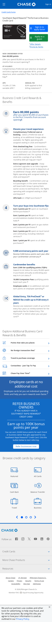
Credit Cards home (9, 12)
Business (38, 507)
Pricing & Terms (36, 47)
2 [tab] (26, 517)
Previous (17, 517)
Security (28, 581)
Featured (14, 476)
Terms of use (39, 581)
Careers (11, 581)
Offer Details (35, 44)
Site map (26, 584)
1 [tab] (22, 517)
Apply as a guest (41, 37)
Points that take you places (29, 342)
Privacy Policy (22, 619)
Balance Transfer (38, 492)
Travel (15, 507)
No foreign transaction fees (29, 350)
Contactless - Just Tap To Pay (29, 365)
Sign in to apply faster (41, 28)
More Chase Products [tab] (27, 559)
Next (35, 517)
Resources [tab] (27, 568)
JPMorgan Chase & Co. (38, 578)
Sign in (48, 4)
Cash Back (14, 492)
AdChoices (37, 584)
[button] (49, 607)
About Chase (10, 578)
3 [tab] (30, 517)
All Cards (38, 476)
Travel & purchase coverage (29, 358)
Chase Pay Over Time (26, 373)
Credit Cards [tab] (27, 551)
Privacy (19, 581)
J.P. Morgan (22, 578)
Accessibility (15, 584)
